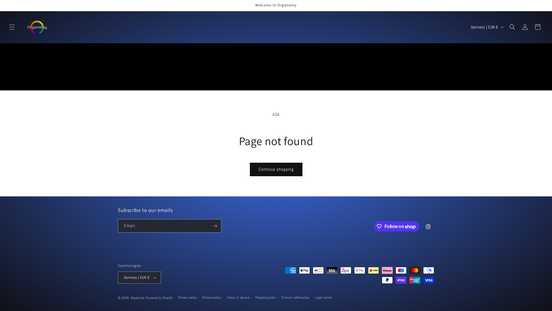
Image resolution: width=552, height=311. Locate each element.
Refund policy (211, 297)
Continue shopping (276, 169)
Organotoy (138, 298)
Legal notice (323, 297)
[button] (12, 27)
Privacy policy (187, 297)
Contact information (295, 297)
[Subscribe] (214, 226)
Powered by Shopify (159, 298)
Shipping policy (265, 297)
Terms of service (238, 297)
